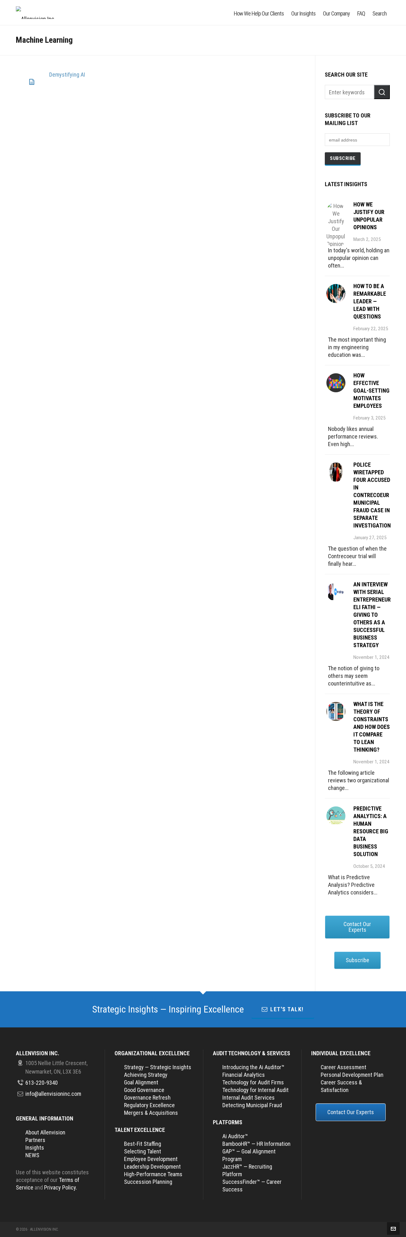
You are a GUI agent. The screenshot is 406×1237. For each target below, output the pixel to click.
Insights (34, 1147)
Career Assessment (343, 1067)
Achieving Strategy (145, 1074)
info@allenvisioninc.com (53, 1093)
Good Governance (144, 1090)
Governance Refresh (147, 1097)
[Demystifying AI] (32, 82)
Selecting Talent (142, 1151)
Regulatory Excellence (149, 1105)
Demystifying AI (67, 74)
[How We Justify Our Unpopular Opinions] (336, 212)
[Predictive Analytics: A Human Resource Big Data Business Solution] (336, 816)
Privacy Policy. (60, 1187)
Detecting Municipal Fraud (252, 1105)
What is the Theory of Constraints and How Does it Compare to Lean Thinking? (371, 727)
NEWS (32, 1155)
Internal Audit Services (248, 1097)
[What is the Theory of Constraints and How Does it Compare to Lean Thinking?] (336, 711)
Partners (35, 1140)
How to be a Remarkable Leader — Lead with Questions (369, 301)
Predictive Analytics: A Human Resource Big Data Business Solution (370, 831)
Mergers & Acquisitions (151, 1112)
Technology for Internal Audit (255, 1090)
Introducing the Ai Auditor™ (253, 1067)
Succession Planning (148, 1181)
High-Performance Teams (153, 1174)
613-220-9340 (41, 1082)
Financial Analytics (243, 1074)
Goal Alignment (141, 1082)
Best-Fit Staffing (142, 1143)
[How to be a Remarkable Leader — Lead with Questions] (336, 293)
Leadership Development (152, 1166)
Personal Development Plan (352, 1074)
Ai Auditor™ (235, 1136)
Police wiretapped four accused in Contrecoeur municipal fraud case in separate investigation (372, 495)
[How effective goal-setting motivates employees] (336, 383)
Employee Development (151, 1159)
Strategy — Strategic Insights (157, 1067)
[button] (382, 92)
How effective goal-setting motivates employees (371, 390)
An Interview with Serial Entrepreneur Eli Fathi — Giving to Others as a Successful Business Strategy (372, 614)
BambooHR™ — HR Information (256, 1143)
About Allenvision (45, 1132)
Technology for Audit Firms (253, 1082)
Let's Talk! (287, 1009)
